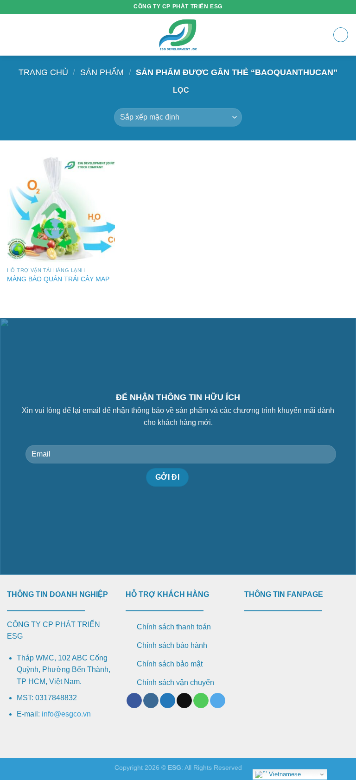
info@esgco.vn (66, 714)
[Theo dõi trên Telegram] (217, 701)
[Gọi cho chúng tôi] (201, 701)
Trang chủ (43, 72)
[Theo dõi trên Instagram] (151, 701)
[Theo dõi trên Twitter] (167, 701)
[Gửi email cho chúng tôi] (184, 701)
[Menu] (12, 34)
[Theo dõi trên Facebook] (134, 701)
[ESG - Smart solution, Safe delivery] (178, 35)
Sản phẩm (102, 72)
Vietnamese (284, 774)
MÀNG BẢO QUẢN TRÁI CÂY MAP (58, 279)
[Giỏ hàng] (340, 34)
